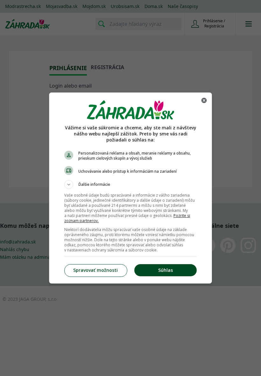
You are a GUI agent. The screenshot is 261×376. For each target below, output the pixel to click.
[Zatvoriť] (204, 100)
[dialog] (130, 188)
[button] (130, 184)
